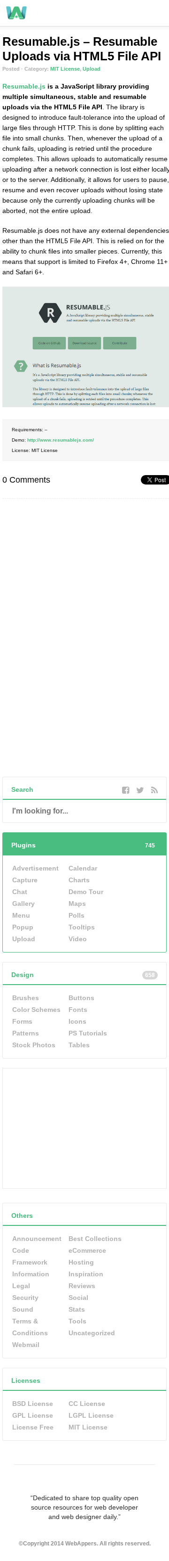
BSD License (32, 1403)
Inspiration (86, 1274)
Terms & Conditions (30, 1327)
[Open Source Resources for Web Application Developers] (16, 18)
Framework (29, 1262)
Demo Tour (86, 892)
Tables (79, 1045)
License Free (33, 1427)
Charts (79, 880)
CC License (87, 1403)
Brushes (25, 998)
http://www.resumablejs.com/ (60, 440)
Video (78, 939)
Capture (25, 880)
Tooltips (82, 927)
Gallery (23, 903)
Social (78, 1297)
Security (25, 1297)
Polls (76, 915)
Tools (77, 1321)
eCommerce (87, 1250)
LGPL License (91, 1415)
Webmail (25, 1344)
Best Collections (95, 1238)
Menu (21, 915)
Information (30, 1274)
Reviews (82, 1286)
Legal (21, 1286)
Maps (77, 903)
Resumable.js (24, 86)
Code (20, 1250)
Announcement (36, 1238)
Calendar (83, 868)
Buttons (81, 998)
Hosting (81, 1262)
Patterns (25, 1033)
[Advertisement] (73, 1127)
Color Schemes (36, 1009)
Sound (22, 1309)
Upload (91, 69)
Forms (22, 1021)
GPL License (32, 1415)
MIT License (65, 69)
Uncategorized (92, 1333)
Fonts (78, 1009)
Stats (77, 1309)
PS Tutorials (88, 1033)
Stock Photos (33, 1045)
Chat (19, 892)
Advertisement (35, 868)
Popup (22, 927)
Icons (77, 1021)
